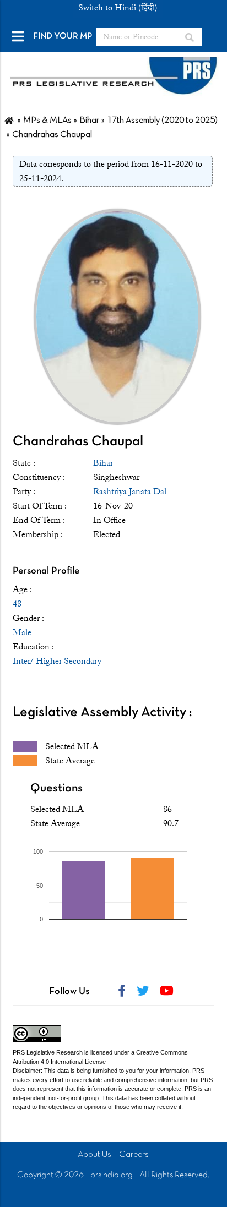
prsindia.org (111, 1175)
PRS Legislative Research (48, 1052)
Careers (134, 1155)
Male (22, 632)
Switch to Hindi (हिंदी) (117, 7)
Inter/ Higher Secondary (57, 661)
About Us (94, 1155)
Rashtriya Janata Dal (129, 491)
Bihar (103, 462)
